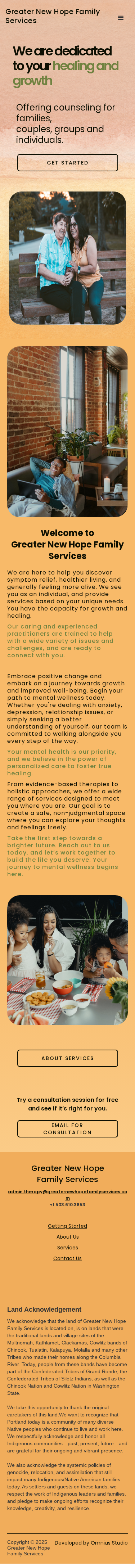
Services (67, 1247)
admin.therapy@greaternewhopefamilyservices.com (67, 1195)
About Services (67, 1058)
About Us (68, 1236)
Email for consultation (67, 1129)
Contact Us (67, 1258)
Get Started (68, 162)
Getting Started (67, 1226)
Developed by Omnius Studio (91, 1542)
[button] (121, 18)
